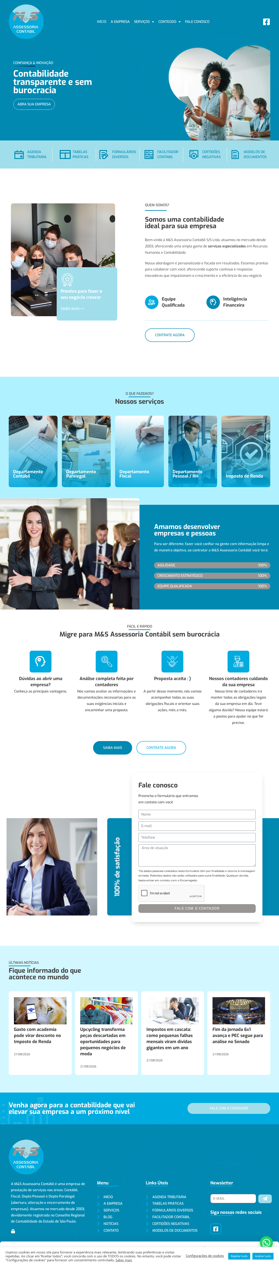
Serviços (142, 21)
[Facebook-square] (266, 21)
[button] (266, 1242)
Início (101, 21)
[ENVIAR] (265, 1198)
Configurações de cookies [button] (205, 1256)
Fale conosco (197, 21)
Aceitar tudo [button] (263, 1256)
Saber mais (124, 1260)
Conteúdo (167, 21)
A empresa (120, 21)
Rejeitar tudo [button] (239, 1256)
